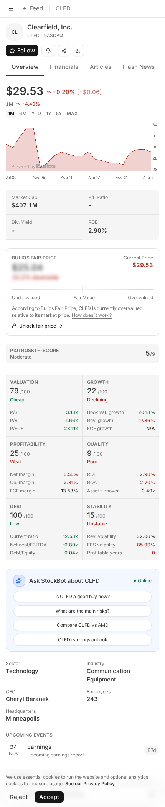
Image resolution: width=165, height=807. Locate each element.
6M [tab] (22, 113)
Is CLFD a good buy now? (82, 596)
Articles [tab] (100, 66)
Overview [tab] (25, 66)
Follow (26, 50)
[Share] (63, 50)
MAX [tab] (72, 113)
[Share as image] (78, 50)
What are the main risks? (82, 611)
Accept (49, 796)
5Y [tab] (59, 113)
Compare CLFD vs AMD (83, 625)
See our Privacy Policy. (90, 783)
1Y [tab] (48, 113)
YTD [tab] (36, 113)
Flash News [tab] (139, 66)
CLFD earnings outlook (82, 639)
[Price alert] (48, 50)
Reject (19, 796)
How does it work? (92, 315)
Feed (36, 8)
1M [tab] (11, 113)
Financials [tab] (64, 66)
